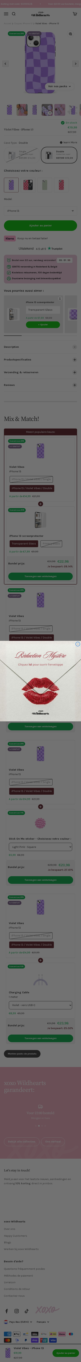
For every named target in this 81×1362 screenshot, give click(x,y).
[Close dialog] (78, 644)
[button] (40, 681)
